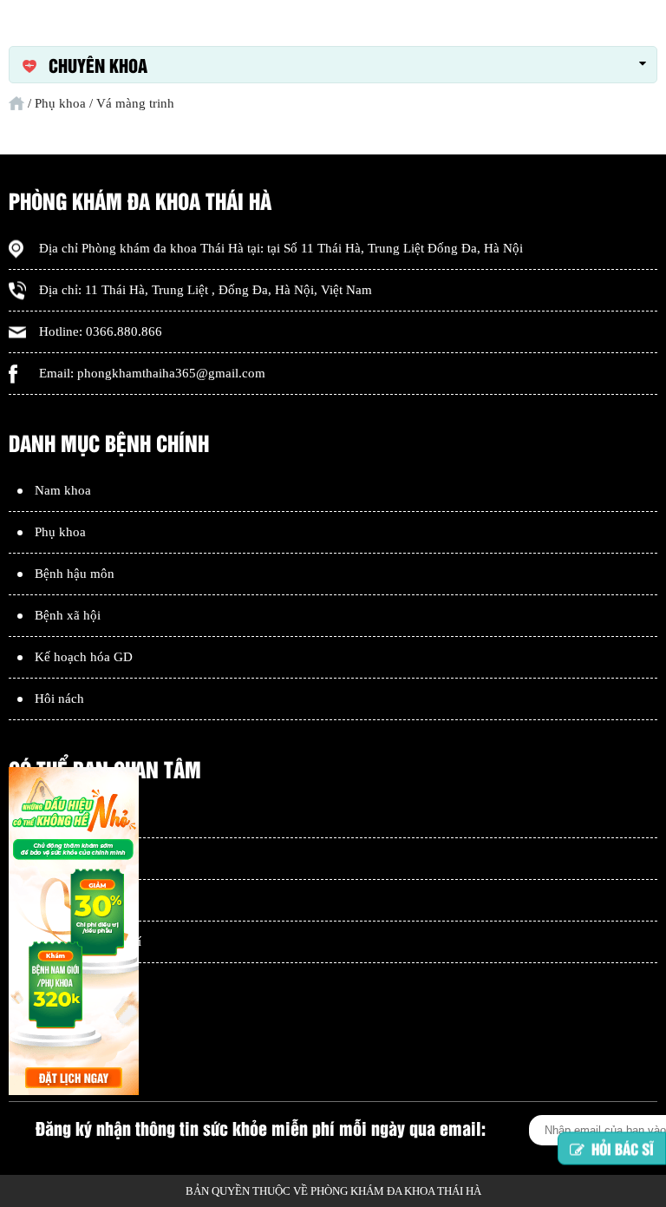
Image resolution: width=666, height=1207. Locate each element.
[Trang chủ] (16, 103)
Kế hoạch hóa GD (84, 657)
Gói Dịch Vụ (69, 900)
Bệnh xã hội (68, 615)
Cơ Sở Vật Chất (77, 858)
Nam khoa (63, 490)
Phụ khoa (60, 532)
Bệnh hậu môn (74, 574)
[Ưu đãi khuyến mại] (74, 933)
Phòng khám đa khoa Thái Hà (163, 248)
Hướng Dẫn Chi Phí (88, 941)
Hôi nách (59, 698)
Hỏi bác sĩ (622, 1152)
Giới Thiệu (64, 816)
